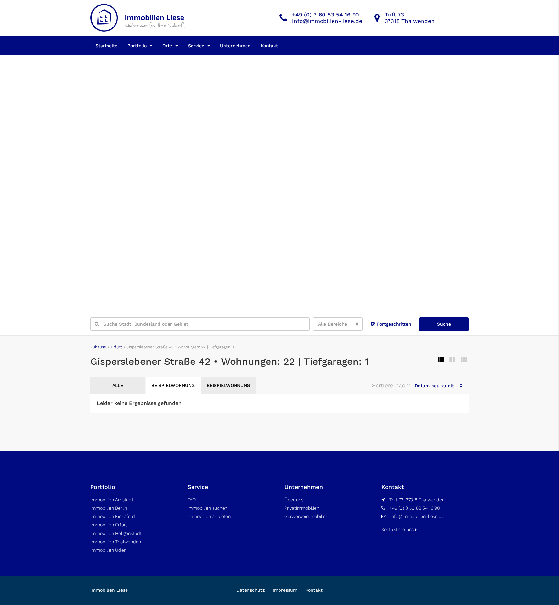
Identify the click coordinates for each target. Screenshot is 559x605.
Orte (167, 45)
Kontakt (269, 45)
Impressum (285, 590)
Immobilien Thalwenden (115, 541)
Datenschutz (250, 590)
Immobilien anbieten (209, 516)
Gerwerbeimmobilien (306, 516)
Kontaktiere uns (398, 529)
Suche (444, 324)
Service (196, 45)
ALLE (117, 385)
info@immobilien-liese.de (417, 516)
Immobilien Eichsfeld (112, 516)
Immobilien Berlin (108, 508)
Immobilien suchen (207, 508)
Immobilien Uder (108, 550)
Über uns (293, 499)
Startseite (106, 45)
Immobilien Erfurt (108, 524)
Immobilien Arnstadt (111, 499)
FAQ (191, 499)
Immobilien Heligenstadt (116, 533)
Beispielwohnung (173, 385)
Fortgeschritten (394, 324)
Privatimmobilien (301, 508)
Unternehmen (235, 45)
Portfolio (137, 45)
